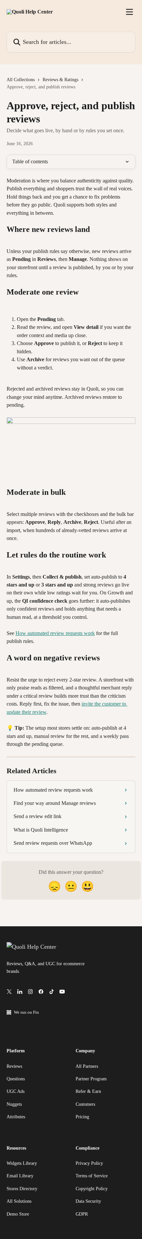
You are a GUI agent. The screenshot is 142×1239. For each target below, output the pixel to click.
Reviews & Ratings (60, 79)
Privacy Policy (89, 1163)
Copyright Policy (92, 1188)
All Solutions (19, 1201)
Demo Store (18, 1214)
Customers (85, 1104)
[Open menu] (129, 12)
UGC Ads (15, 1091)
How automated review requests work (55, 633)
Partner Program (91, 1078)
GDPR (82, 1214)
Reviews (14, 1066)
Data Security (88, 1201)
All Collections (21, 79)
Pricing (82, 1116)
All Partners (87, 1066)
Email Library (20, 1175)
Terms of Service (92, 1175)
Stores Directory (22, 1188)
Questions (16, 1078)
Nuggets (14, 1104)
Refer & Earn (88, 1091)
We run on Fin (26, 1012)
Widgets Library (22, 1163)
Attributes (16, 1116)
